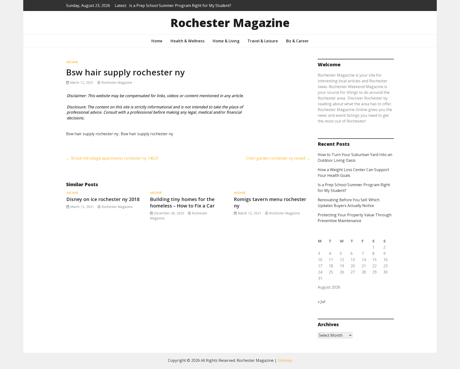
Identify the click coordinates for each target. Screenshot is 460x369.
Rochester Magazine (230, 22)
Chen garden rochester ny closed (278, 158)
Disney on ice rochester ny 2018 (102, 199)
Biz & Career (297, 41)
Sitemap (285, 360)
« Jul (321, 301)
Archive (72, 62)
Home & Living (226, 41)
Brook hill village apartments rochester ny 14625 (112, 158)
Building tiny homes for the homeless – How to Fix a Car (182, 202)
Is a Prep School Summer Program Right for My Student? (180, 5)
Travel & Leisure (262, 41)
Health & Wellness (188, 41)
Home (156, 41)
